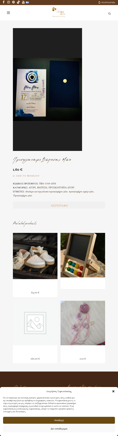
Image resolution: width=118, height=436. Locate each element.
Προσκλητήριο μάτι (22, 195)
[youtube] (23, 2)
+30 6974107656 (107, 2)
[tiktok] (18, 2)
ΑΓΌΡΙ (32, 187)
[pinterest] (13, 2)
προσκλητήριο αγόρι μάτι (81, 191)
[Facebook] (3, 2)
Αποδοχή (59, 420)
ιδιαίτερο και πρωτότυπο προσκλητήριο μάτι (46, 191)
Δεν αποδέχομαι (59, 428)
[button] (113, 391)
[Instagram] (8, 2)
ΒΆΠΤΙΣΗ (42, 187)
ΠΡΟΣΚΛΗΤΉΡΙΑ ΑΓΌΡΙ (61, 187)
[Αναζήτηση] (109, 13)
